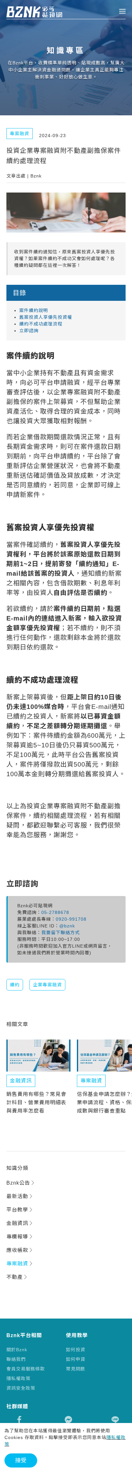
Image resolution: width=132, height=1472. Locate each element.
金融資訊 (17, 1223)
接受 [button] (21, 1460)
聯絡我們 (16, 1359)
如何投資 (75, 1349)
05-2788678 (55, 912)
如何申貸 (75, 1359)
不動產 (14, 1277)
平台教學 (17, 1210)
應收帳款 (17, 1250)
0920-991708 (71, 919)
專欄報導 (17, 1236)
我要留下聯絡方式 (60, 932)
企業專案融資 (47, 984)
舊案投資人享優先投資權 (45, 317)
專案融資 (17, 1263)
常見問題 (75, 1368)
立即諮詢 (28, 330)
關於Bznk (16, 1349)
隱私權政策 (18, 1378)
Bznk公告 (18, 1183)
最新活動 (17, 1196)
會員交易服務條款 (25, 1368)
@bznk (67, 925)
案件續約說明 (33, 310)
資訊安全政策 (20, 1388)
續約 (15, 984)
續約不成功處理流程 (40, 323)
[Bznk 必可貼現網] (27, 11)
